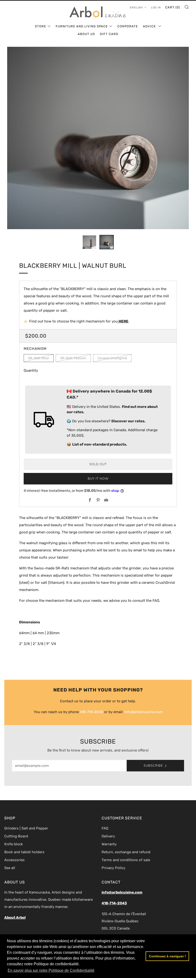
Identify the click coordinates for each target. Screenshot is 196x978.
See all (9, 868)
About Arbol (15, 917)
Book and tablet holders (24, 852)
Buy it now (98, 479)
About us (86, 34)
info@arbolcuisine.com (143, 712)
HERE (123, 321)
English (136, 7)
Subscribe (153, 765)
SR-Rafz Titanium (73, 358)
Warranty (109, 844)
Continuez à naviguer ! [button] (167, 956)
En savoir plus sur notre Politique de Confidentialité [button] (51, 970)
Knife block (13, 844)
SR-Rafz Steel (38, 358)
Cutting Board (16, 836)
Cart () (172, 7)
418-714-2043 (91, 712)
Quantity (31, 370)
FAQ (105, 828)
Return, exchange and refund (126, 852)
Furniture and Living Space (82, 26)
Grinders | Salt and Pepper (26, 828)
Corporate (127, 26)
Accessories (14, 860)
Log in (156, 7)
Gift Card (109, 34)
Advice (150, 26)
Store (40, 26)
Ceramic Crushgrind (112, 358)
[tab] (89, 242)
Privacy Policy (113, 868)
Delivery (108, 836)
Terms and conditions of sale (126, 860)
